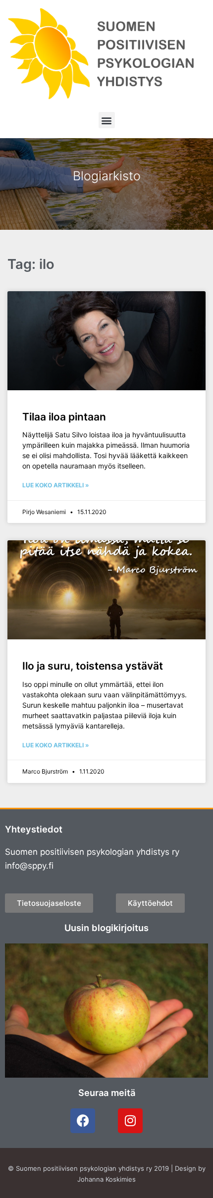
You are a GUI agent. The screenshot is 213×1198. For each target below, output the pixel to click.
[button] (107, 120)
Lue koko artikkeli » (55, 485)
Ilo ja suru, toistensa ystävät (92, 666)
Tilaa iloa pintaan (64, 417)
